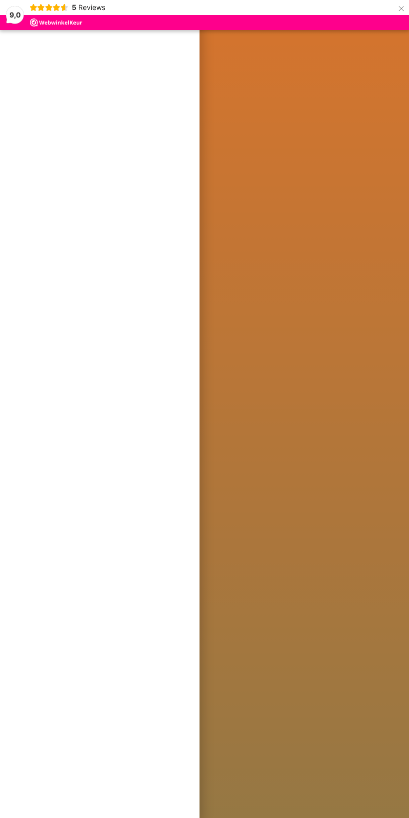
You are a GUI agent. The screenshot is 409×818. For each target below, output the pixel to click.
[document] (204, 409)
